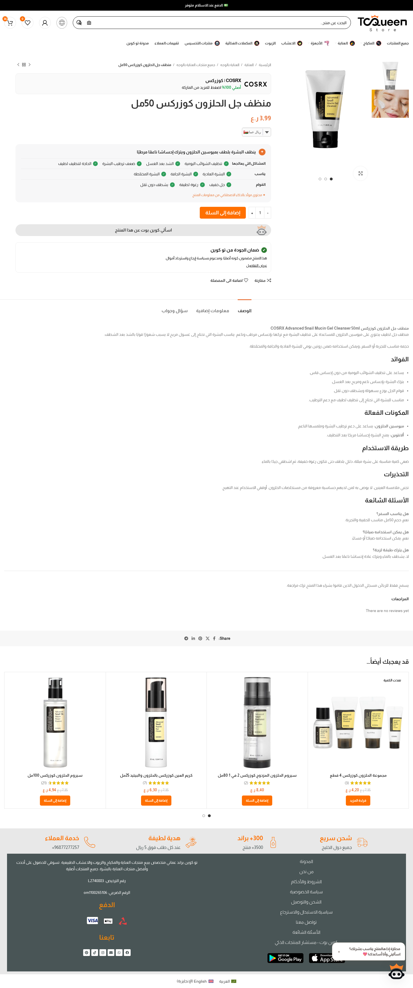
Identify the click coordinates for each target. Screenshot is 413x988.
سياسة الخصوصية (306, 891)
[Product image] (358, 722)
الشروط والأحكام (306, 881)
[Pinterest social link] (200, 638)
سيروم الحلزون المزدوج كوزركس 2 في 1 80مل (257, 775)
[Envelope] (111, 952)
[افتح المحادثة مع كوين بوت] (396, 971)
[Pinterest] (86, 952)
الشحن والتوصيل (306, 901)
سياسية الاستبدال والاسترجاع (306, 912)
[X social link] (207, 638)
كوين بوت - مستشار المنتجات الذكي (306, 942)
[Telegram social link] (186, 638)
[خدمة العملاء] (89, 842)
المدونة (306, 861)
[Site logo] (383, 22)
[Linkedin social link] (193, 638)
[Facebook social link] (214, 638)
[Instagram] (102, 952)
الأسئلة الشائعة (306, 932)
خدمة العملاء (62, 838)
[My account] (45, 22)
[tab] (244, 307)
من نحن (306, 871)
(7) (145, 783)
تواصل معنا (306, 922)
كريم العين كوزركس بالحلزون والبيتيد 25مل (156, 775)
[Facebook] (127, 952)
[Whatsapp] (119, 952)
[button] (257, 801)
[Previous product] (29, 65)
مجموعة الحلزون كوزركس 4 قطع (358, 775)
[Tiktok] (94, 952)
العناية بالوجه (229, 65)
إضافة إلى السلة (222, 213)
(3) (347, 783)
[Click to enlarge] (360, 173)
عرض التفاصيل (256, 266)
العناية (249, 65)
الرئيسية (264, 65)
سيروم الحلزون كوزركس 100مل (55, 775)
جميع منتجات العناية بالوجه (195, 65)
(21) (44, 783)
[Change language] (61, 23)
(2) (246, 783)
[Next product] (18, 65)
